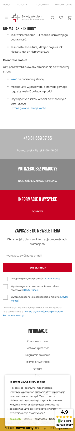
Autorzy (22, 4)
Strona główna (20, 108)
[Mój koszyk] (69, 17)
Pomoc (7, 4)
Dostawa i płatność (37, 348)
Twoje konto (38, 108)
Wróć (14, 79)
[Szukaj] (52, 17)
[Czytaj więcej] (52, 278)
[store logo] (28, 18)
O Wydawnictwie (37, 341)
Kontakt (37, 368)
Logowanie (43, 4)
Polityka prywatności (37, 361)
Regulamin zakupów (37, 355)
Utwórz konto (63, 4)
